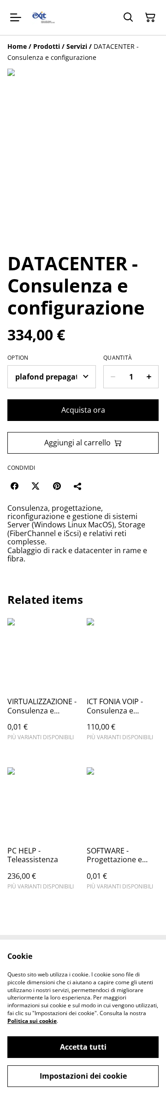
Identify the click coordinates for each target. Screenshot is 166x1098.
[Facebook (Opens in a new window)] (14, 486)
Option (18, 358)
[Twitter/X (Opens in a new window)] (35, 486)
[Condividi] (78, 486)
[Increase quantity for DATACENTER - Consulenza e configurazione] (149, 376)
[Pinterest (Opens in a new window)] (57, 486)
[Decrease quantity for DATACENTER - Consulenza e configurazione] (112, 376)
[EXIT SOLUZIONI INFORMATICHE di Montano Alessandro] (43, 17)
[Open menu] (16, 17)
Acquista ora (83, 410)
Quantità (117, 358)
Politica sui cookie (32, 1021)
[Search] (128, 17)
